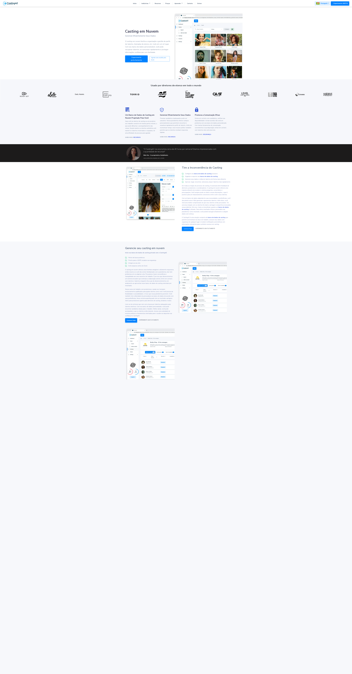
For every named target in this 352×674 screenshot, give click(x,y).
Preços (167, 3)
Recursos (158, 3)
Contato (190, 3)
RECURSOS (137, 137)
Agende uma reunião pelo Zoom (158, 59)
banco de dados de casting (202, 174)
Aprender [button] (178, 3)
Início (134, 3)
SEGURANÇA (207, 134)
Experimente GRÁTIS (341, 3)
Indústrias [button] (145, 3)
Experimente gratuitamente (136, 58)
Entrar (199, 3)
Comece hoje (188, 229)
